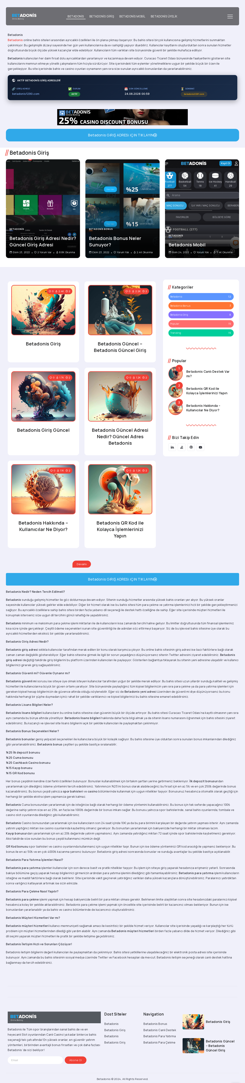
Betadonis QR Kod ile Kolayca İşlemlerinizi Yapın (120, 529)
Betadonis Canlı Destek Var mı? (208, 373)
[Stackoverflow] (181, 447)
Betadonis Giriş (43, 344)
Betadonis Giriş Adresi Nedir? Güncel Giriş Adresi (43, 241)
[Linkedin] (172, 447)
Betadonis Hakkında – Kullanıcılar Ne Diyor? (43, 526)
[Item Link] (43, 208)
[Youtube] (200, 447)
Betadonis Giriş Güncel (43, 430)
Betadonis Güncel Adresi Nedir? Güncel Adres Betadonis (120, 436)
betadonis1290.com (25, 93)
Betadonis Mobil (187, 245)
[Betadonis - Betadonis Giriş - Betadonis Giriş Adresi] (23, 16)
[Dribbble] (191, 447)
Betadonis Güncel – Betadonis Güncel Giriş (120, 347)
